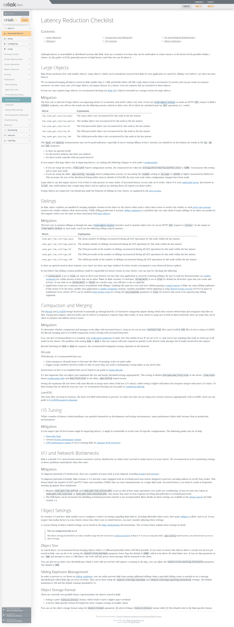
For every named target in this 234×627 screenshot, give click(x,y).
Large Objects (53, 37)
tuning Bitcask (116, 370)
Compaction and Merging (118, 37)
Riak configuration (111, 525)
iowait (142, 474)
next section (155, 191)
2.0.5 (24, 20)
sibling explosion (132, 210)
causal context (173, 285)
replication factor (190, 182)
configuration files (56, 378)
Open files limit (53, 436)
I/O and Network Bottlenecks (179, 37)
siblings (184, 516)
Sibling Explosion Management (64, 572)
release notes (195, 497)
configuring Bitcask (135, 386)
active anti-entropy (202, 207)
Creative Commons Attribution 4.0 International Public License (139, 616)
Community (199, 2)
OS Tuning (110, 41)
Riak (11, 20)
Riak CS (211, 6)
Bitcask (48, 311)
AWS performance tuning (58, 443)
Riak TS (198, 6)
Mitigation (49, 97)
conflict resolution (108, 289)
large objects (104, 213)
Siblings (50, 41)
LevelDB (61, 311)
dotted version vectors (181, 289)
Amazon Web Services (108, 443)
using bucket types (101, 292)
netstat (154, 474)
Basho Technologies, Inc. (135, 620)
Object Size (49, 545)
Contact (210, 2)
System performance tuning (67, 439)
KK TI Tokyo (135, 622)
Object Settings (172, 41)
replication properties (101, 338)
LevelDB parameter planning (63, 400)
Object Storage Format (58, 590)
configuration (150, 162)
